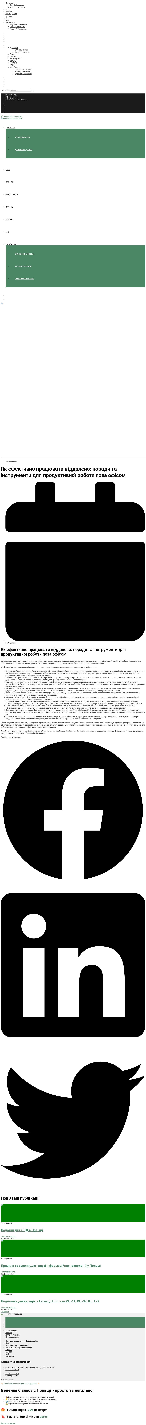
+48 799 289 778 (11, 96)
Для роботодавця (17, 7)
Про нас (8, 12)
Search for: (5, 90)
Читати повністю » (9, 1236)
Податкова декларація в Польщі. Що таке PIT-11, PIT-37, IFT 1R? (50, 1301)
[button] (73, 810)
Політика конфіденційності (17, 1345)
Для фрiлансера (17, 5)
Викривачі (9, 1356)
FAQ (7, 20)
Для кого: (9, 3)
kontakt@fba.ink (11, 94)
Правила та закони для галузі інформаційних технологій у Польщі (51, 1266)
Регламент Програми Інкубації (18, 1347)
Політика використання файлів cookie (21, 1341)
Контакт (8, 18)
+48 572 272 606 (11, 98)
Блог (7, 9)
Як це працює (11, 14)
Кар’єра (8, 16)
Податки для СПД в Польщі (22, 1230)
